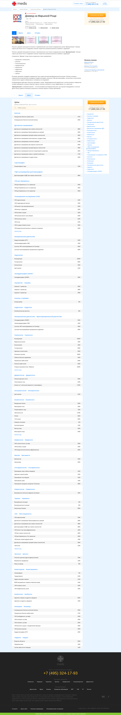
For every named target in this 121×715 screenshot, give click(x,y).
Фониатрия (18, 606)
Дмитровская (48, 24)
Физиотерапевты (32, 569)
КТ (83, 689)
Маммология (18, 440)
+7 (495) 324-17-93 (91, 3)
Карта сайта (24, 708)
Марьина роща (30, 24)
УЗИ (15, 514)
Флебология (18, 594)
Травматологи (66, 681)
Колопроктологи (33, 390)
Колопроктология (20, 390)
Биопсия (17, 113)
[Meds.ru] (60, 660)
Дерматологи (30, 375)
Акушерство (18, 283)
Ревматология (19, 489)
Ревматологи (30, 489)
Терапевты (25, 498)
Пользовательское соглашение (55, 708)
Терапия (17, 498)
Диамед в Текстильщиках (90, 66)
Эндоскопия (18, 255)
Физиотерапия (19, 569)
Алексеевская (39, 24)
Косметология (19, 400)
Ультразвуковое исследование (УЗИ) (27, 196)
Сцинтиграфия (19, 163)
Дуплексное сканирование (23, 125)
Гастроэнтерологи (78, 681)
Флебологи (28, 594)
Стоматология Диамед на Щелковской (94, 70)
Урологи (25, 554)
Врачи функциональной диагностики (49, 316)
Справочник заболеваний (61, 689)
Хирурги (25, 637)
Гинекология (18, 335)
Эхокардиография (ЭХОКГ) (23, 274)
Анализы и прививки (21, 298)
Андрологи (28, 307)
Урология (17, 554)
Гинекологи (29, 335)
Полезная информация (37, 708)
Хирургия (17, 637)
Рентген (89, 689)
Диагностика (33, 689)
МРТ (72, 689)
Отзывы (37, 33)
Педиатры (39, 681)
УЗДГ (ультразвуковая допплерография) (28, 172)
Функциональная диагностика (24, 236)
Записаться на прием (96, 15)
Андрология (18, 307)
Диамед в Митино (89, 62)
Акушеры (27, 283)
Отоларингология (20, 467)
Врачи (21, 33)
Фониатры (27, 606)
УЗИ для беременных (21, 181)
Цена (29, 33)
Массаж (17, 455)
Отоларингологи (34, 467)
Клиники (48, 689)
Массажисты (25, 455)
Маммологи (29, 440)
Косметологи (30, 400)
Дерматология (19, 375)
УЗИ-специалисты (25, 514)
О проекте (14, 708)
